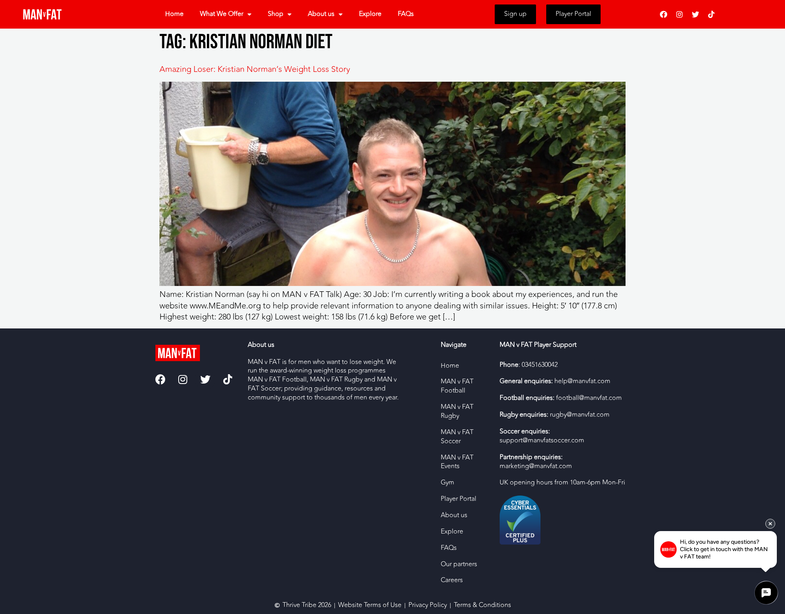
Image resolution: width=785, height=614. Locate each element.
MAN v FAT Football (457, 386)
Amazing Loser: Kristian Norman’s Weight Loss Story (254, 69)
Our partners (459, 564)
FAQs (406, 14)
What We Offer (221, 14)
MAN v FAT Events (457, 462)
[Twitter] (695, 14)
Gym (447, 482)
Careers (452, 580)
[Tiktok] (711, 14)
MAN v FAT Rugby (457, 411)
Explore (370, 14)
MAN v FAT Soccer (457, 436)
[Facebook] (663, 14)
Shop (275, 14)
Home (174, 14)
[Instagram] (679, 14)
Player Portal (458, 499)
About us (321, 14)
